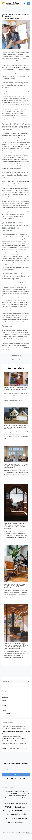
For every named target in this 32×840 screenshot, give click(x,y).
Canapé (23, 803)
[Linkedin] (12, 778)
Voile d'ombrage (19, 822)
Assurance (15, 803)
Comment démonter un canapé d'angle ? (18, 793)
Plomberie (21, 814)
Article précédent (16, 355)
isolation (18, 810)
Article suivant (16, 360)
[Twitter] (8, 778)
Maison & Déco (12, 3)
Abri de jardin (7, 803)
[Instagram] (16, 778)
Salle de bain (22, 818)
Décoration (5, 697)
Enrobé (18, 807)
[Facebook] (20, 778)
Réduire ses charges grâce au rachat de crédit (14, 748)
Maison (4, 18)
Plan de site (5, 708)
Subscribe (16, 774)
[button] (24, 3)
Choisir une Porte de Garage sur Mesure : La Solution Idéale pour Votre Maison (15, 427)
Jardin (3, 702)
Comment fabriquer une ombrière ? (17, 795)
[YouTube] (24, 778)
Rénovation (10, 818)
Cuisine (4, 700)
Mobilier (4, 705)
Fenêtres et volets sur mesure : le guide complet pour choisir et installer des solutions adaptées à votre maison (15, 526)
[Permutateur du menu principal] (28, 3)
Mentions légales (6, 713)
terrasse (11, 822)
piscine (14, 814)
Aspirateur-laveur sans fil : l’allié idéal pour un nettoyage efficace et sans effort (15, 585)
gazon (24, 807)
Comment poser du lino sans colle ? (15, 797)
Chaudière (9, 807)
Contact (4, 710)
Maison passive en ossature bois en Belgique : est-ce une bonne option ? (16, 389)
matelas (25, 810)
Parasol (8, 814)
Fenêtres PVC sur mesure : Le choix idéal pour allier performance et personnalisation (16, 465)
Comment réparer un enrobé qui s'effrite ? (17, 791)
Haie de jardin (8, 810)
